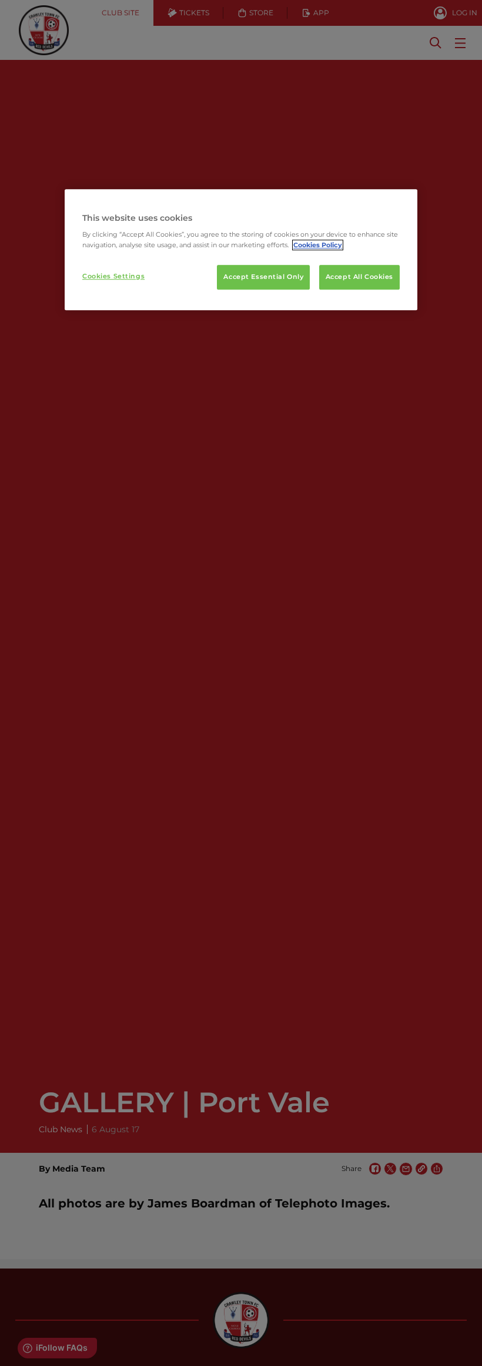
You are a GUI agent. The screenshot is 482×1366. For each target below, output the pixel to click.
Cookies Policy (317, 245)
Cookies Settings (113, 276)
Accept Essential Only (263, 276)
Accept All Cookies (359, 276)
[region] (241, 249)
